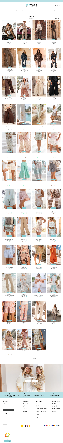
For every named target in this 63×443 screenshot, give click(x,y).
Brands (61, 10)
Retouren (24, 409)
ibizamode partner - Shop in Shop (41, 411)
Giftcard (32, 12)
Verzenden (25, 408)
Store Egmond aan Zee (56, 408)
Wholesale (37, 409)
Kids (48, 10)
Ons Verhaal (38, 406)
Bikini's (26, 10)
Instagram (28, 381)
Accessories (40, 10)
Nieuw (2, 10)
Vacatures (37, 414)
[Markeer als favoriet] (15, 21)
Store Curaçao (54, 409)
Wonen (52, 10)
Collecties (56, 10)
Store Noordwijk (55, 406)
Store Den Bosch (55, 405)
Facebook (35, 381)
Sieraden (35, 10)
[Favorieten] (57, 5)
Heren (45, 10)
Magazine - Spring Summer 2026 (41, 408)
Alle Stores (54, 411)
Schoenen (30, 10)
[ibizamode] (31, 5)
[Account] (55, 5)
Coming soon (16, 10)
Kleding (21, 10)
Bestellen (24, 405)
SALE (6, 10)
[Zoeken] (3, 5)
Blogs (37, 403)
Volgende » (34, 358)
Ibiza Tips (37, 405)
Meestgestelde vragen (27, 403)
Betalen (24, 406)
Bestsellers (10, 10)
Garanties (25, 411)
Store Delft (54, 403)
